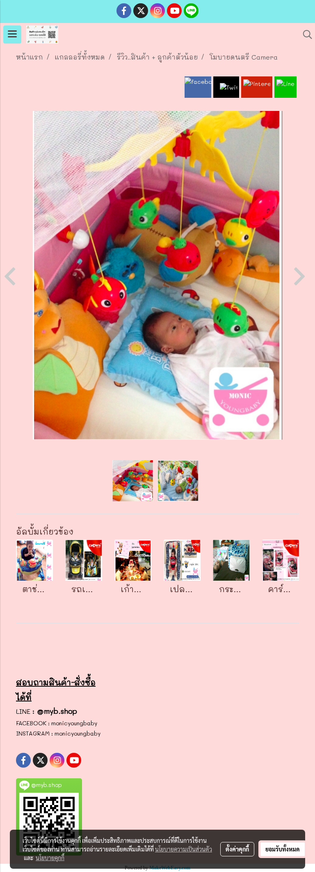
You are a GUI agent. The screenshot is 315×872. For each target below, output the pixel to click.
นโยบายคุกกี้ (50, 857)
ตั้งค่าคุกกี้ (237, 849)
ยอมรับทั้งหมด (282, 849)
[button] (305, 34)
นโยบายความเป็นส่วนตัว (183, 849)
